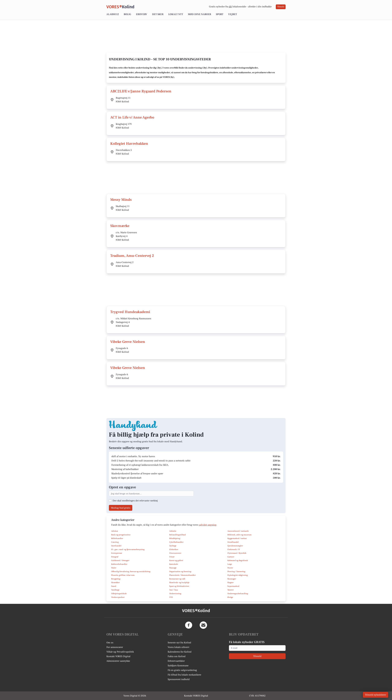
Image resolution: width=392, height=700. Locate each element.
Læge (229, 564)
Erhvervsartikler (176, 660)
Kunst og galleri (176, 560)
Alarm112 (112, 14)
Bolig (127, 14)
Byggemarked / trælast (237, 538)
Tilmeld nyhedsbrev (375, 694)
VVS (171, 597)
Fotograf (114, 557)
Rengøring (115, 579)
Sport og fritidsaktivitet (179, 586)
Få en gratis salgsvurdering (182, 670)
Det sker (157, 14)
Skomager (231, 579)
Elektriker (173, 549)
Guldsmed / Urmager (120, 560)
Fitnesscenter (175, 553)
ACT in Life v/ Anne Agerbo (132, 117)
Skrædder (115, 582)
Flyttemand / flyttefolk (236, 553)
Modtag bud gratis (120, 507)
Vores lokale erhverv (178, 647)
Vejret (232, 14)
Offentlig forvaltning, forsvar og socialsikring (130, 571)
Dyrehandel (116, 546)
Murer (230, 568)
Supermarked (233, 586)
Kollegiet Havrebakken (129, 143)
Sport (219, 14)
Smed (113, 586)
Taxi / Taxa (173, 590)
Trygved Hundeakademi (130, 311)
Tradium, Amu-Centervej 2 (132, 255)
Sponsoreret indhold (179, 679)
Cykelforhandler (176, 542)
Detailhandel (233, 542)
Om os (109, 642)
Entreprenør (116, 553)
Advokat (114, 531)
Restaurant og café (177, 579)
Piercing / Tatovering (236, 571)
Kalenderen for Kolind (179, 651)
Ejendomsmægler (235, 546)
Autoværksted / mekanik (238, 531)
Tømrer (230, 590)
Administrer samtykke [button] (118, 660)
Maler (113, 568)
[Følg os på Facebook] (188, 625)
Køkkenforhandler (119, 564)
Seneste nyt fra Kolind (179, 642)
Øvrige (230, 597)
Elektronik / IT (233, 549)
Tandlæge (115, 590)
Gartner (230, 557)
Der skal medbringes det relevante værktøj (135, 500)
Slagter (230, 582)
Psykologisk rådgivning (237, 575)
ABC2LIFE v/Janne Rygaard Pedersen (140, 91)
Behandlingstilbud (177, 535)
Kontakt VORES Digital (118, 656)
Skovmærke (119, 225)
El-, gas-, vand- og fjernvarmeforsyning (128, 549)
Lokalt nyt (175, 14)
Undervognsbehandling (237, 593)
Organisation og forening (180, 571)
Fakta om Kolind (176, 656)
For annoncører (114, 647)
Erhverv (141, 14)
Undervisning (175, 593)
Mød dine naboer (199, 14)
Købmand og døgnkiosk (237, 560)
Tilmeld (280, 6)
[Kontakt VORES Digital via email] (203, 625)
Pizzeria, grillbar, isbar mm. (123, 575)
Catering (115, 542)
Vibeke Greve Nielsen (127, 341)
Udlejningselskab (118, 593)
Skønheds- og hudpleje (179, 582)
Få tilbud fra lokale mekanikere (184, 674)
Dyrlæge (172, 546)
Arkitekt (172, 531)
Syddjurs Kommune (178, 665)
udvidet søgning (207, 524)
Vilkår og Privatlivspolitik (120, 651)
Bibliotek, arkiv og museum (239, 535)
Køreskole (173, 564)
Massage (173, 568)
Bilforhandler (117, 538)
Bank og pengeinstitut (120, 535)
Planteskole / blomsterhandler (182, 575)
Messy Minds (121, 199)
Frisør (171, 557)
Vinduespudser (117, 597)
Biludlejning (174, 538)
